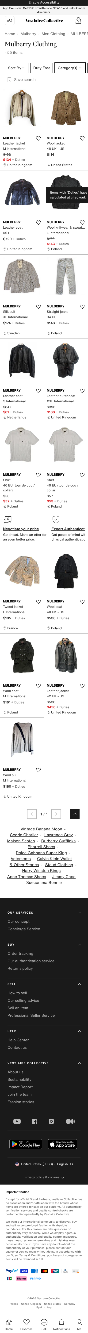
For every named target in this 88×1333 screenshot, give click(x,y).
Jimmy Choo (64, 877)
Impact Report (20, 1087)
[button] (78, 20)
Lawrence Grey (58, 835)
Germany (69, 1304)
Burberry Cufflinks (58, 841)
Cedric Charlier (24, 835)
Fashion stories (21, 1102)
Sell (12, 984)
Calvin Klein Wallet (54, 859)
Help (12, 1031)
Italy (49, 1307)
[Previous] (32, 814)
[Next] (56, 814)
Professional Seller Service (31, 1015)
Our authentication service (31, 961)
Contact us (17, 1047)
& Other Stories (24, 865)
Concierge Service (24, 929)
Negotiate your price (21, 529)
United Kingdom (31, 1304)
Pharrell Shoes (41, 847)
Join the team (20, 1094)
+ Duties (18, 159)
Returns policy (20, 968)
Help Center (18, 1040)
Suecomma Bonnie (44, 883)
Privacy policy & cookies (41, 1177)
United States (52, 1304)
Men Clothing (53, 33)
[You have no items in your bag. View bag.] (78, 20)
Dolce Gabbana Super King (41, 853)
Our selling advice (23, 1000)
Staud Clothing (59, 865)
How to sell (17, 993)
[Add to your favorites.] (38, 138)
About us (15, 1072)
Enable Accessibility (43, 2)
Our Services (20, 913)
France (14, 1304)
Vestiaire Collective (28, 1063)
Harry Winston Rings (41, 871)
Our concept (19, 921)
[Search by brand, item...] (10, 20)
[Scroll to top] (75, 814)
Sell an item (18, 1008)
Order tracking (20, 953)
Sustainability (19, 1079)
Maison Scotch (21, 841)
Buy (11, 945)
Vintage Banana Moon (41, 829)
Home (10, 33)
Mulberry (28, 33)
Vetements (21, 859)
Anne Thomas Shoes (26, 877)
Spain (39, 1307)
